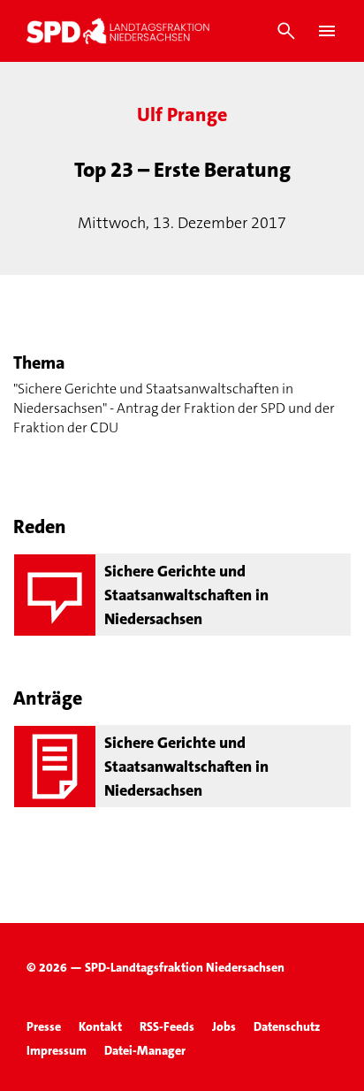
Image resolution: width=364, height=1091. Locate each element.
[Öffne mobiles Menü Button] (326, 31)
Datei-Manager (145, 1050)
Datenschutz (287, 1026)
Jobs (224, 1026)
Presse (44, 1026)
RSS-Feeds (167, 1026)
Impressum (57, 1050)
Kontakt (100, 1026)
